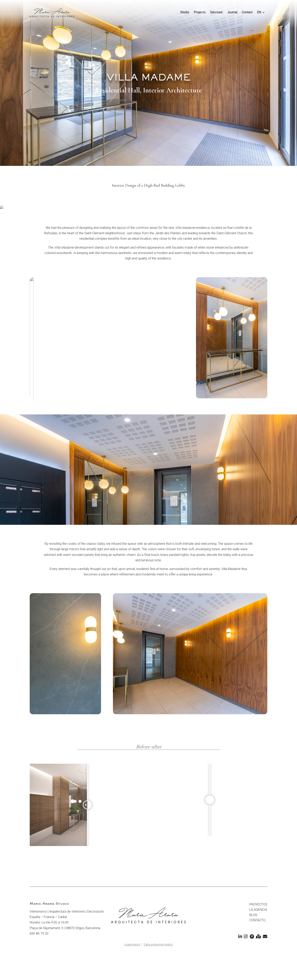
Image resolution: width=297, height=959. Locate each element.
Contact (247, 12)
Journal (232, 12)
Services (216, 12)
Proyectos (258, 904)
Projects (200, 12)
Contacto (257, 920)
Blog (253, 915)
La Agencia (258, 910)
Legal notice (132, 944)
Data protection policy (158, 944)
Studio (184, 12)
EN (259, 12)
